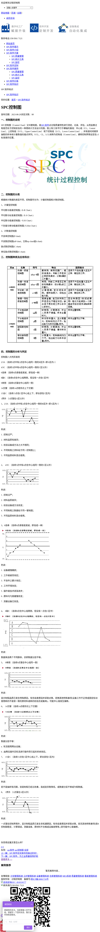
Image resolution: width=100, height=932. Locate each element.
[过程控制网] (45, 34)
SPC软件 (45, 125)
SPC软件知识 (12, 84)
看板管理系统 (91, 876)
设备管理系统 (42, 876)
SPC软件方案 (12, 53)
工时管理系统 (29, 876)
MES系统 (67, 876)
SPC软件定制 (12, 65)
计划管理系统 (16, 876)
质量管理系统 (77, 876)
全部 (26, 850)
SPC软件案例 (12, 68)
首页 (13, 100)
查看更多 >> (6, 859)
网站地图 (5, 13)
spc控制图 (19, 850)
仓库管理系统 (55, 876)
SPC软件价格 (12, 81)
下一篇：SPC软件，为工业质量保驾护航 (19, 856)
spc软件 (10, 850)
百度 (13, 13)
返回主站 (10, 18)
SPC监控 (15, 62)
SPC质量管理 (17, 56)
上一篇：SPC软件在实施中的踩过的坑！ (19, 853)
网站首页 (10, 44)
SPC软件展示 (12, 47)
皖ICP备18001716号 (40, 879)
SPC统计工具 (17, 59)
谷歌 (19, 13)
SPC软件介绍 (12, 50)
